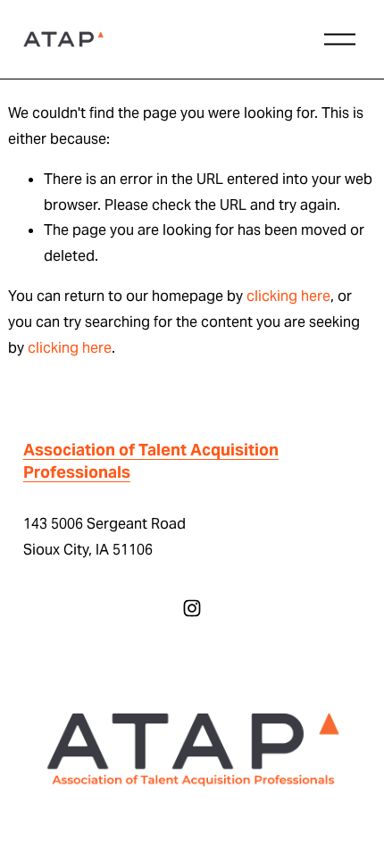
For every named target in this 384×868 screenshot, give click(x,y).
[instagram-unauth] (192, 608)
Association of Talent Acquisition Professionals (151, 460)
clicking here (288, 296)
